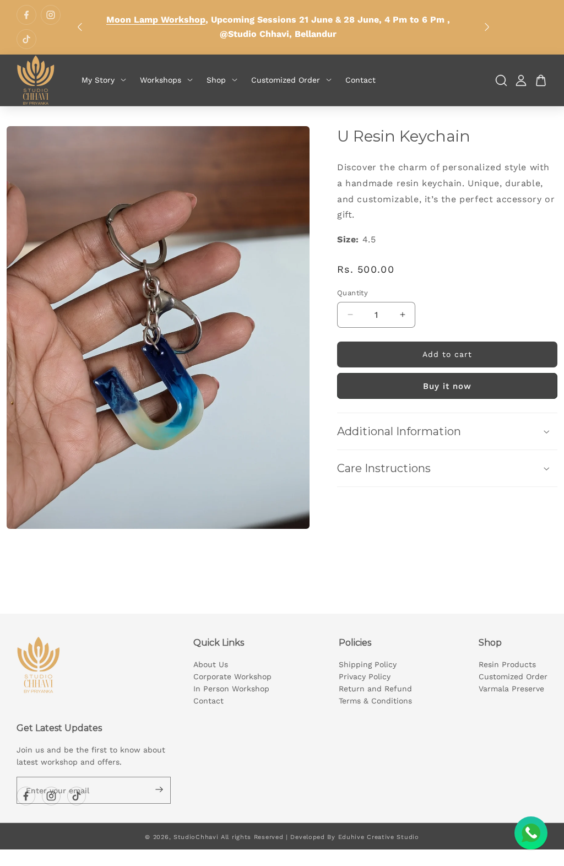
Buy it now (447, 386)
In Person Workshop (231, 688)
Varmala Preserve (511, 688)
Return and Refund (375, 688)
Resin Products (507, 664)
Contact (208, 700)
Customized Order (513, 676)
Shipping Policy (368, 664)
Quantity (352, 293)
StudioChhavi (195, 837)
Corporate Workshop (232, 676)
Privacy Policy (365, 676)
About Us (210, 664)
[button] (447, 431)
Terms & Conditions (375, 700)
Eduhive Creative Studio (378, 837)
